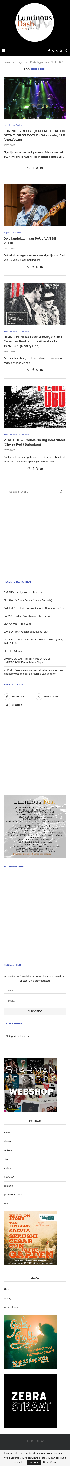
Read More (49, 1462)
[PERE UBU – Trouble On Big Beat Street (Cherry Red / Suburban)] (35, 407)
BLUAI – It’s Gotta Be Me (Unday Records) (28, 600)
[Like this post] (28, 168)
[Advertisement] (35, 538)
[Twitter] (53, 50)
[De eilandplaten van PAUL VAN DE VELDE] (35, 205)
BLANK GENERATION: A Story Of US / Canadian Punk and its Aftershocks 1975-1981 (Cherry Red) (33, 341)
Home (7, 62)
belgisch (8, 1185)
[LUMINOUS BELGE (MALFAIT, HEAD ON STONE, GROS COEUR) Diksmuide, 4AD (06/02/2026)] (35, 98)
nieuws (7, 1141)
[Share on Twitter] (37, 168)
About (7, 1289)
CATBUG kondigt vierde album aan (23, 592)
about (7, 1203)
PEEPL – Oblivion (13, 650)
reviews (8, 1150)
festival (7, 1168)
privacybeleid (11, 1298)
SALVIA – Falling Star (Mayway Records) (27, 616)
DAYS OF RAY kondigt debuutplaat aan (26, 631)
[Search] (66, 50)
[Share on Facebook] (33, 168)
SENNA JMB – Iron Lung (17, 623)
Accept (34, 1462)
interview (9, 1176)
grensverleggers (13, 1194)
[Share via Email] (41, 168)
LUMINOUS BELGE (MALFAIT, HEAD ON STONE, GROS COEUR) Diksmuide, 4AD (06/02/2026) (34, 135)
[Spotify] (61, 50)
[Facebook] (49, 50)
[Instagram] (57, 50)
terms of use (11, 1306)
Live (6, 1159)
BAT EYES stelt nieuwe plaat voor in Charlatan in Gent (34, 608)
